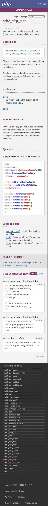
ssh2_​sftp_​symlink (11, 463)
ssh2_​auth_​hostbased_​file (14, 373)
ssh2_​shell (8, 469)
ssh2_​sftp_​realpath (11, 451)
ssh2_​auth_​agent (11, 370)
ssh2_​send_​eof (10, 433)
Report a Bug (21, 265)
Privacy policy (31, 503)
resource (35, 50)
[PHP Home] (7, 4)
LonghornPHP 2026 (24, 10)
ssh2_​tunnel (9, 472)
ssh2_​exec (8, 394)
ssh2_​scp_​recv (10, 427)
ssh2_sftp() (17, 103)
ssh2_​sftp (8, 436)
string (15, 53)
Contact (21, 497)
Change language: (19, 16)
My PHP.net (9, 497)
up (4, 281)
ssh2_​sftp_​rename (11, 454)
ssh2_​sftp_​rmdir (10, 457)
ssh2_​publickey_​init (12, 418)
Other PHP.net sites (12, 503)
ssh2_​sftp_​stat (10, 460)
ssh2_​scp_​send (10, 430)
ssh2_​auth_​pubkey (11, 382)
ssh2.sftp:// (25, 76)
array (31, 53)
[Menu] (44, 3)
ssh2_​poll (8, 412)
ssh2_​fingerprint (10, 400)
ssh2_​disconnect (10, 391)
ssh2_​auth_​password (12, 379)
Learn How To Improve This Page (17, 262)
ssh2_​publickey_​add (12, 415)
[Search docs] (39, 3)
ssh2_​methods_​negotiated (14, 409)
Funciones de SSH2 (12, 365)
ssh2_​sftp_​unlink (11, 466)
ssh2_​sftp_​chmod (11, 439)
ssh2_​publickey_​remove (13, 424)
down (8, 281)
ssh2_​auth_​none (10, 376)
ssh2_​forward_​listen (12, 406)
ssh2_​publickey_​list (12, 421)
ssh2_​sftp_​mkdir (10, 445)
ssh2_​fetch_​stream (11, 397)
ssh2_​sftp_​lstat (10, 442)
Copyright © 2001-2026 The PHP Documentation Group (18, 488)
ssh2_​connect (9, 388)
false (37, 53)
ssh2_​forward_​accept (12, 403)
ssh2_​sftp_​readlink (11, 448)
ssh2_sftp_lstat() (13, 231)
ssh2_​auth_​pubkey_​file (13, 385)
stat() (5, 76)
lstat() (8, 237)
